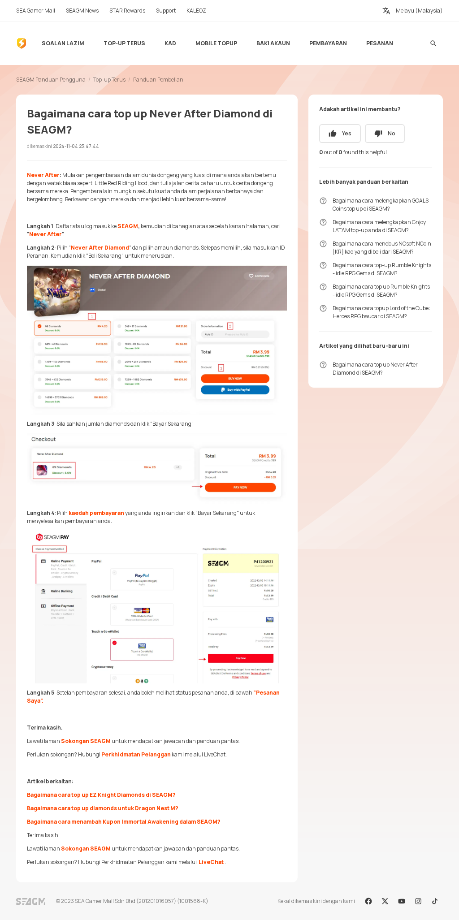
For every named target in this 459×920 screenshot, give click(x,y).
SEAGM (127, 226)
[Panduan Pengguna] (21, 43)
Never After (43, 175)
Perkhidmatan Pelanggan (136, 754)
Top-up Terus (109, 79)
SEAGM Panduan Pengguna (51, 79)
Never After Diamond (100, 247)
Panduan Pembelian (158, 79)
